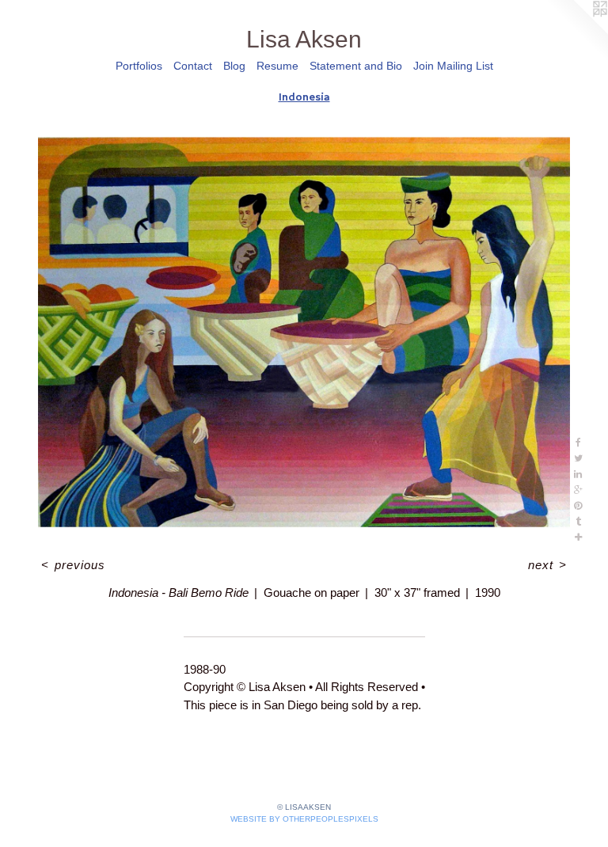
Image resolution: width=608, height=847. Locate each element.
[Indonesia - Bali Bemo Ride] (304, 332)
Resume (277, 65)
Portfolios (139, 65)
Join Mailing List (453, 65)
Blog (234, 65)
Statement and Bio (356, 65)
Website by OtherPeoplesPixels (304, 819)
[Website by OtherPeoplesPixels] (576, 31)
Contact (192, 65)
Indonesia (304, 97)
